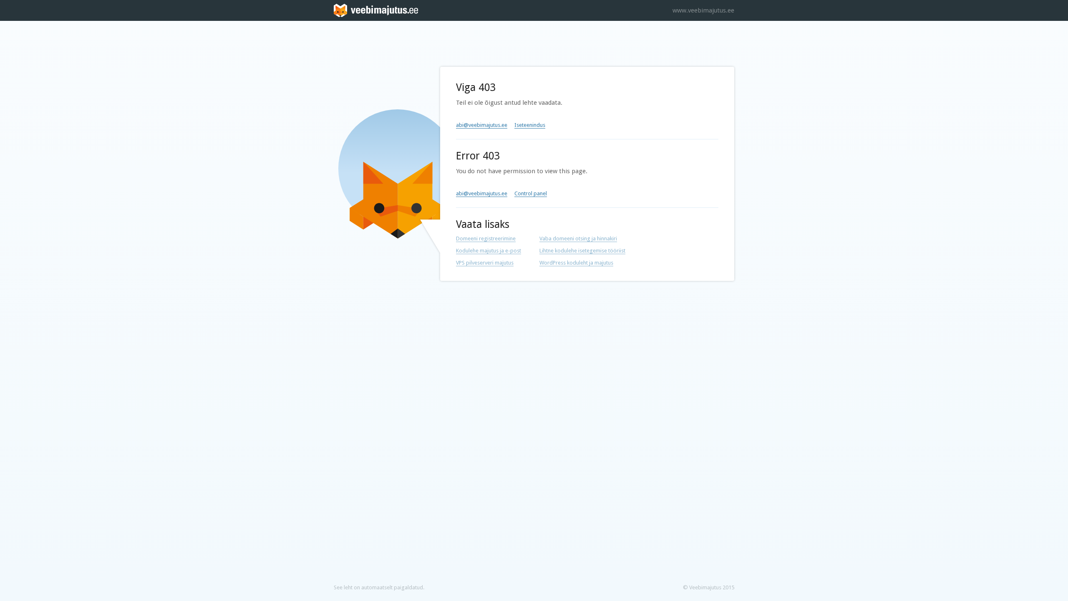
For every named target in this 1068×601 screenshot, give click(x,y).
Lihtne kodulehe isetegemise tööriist (582, 250)
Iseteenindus (529, 125)
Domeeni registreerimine (486, 238)
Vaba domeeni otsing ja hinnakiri (578, 238)
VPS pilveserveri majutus (485, 263)
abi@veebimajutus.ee (481, 125)
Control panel (530, 193)
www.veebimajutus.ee (703, 10)
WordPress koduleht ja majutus (576, 263)
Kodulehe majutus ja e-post (488, 250)
